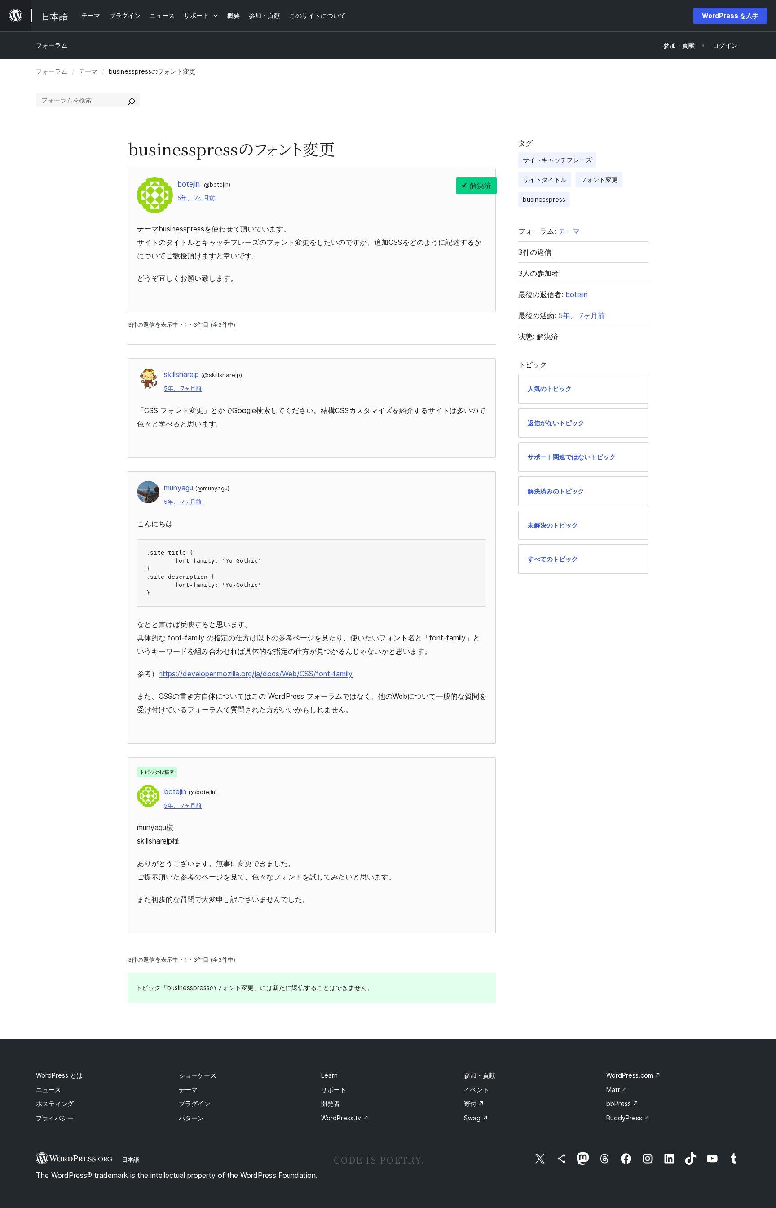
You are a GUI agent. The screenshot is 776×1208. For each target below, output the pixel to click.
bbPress (622, 1103)
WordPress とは (59, 1075)
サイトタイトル (545, 179)
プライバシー (55, 1118)
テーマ (88, 71)
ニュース (48, 1089)
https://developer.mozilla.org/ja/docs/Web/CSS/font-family (256, 673)
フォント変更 (599, 179)
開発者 (330, 1103)
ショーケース (197, 1075)
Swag (476, 1118)
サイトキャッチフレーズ (557, 160)
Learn (329, 1075)
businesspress (544, 199)
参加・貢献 (479, 1075)
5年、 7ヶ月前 (196, 198)
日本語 (130, 1159)
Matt (616, 1089)
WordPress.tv (345, 1118)
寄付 (474, 1103)
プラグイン (194, 1103)
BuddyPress (628, 1118)
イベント (476, 1089)
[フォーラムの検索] (131, 100)
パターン (191, 1118)
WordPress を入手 (730, 15)
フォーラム (51, 45)
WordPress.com (633, 1075)
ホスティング (55, 1103)
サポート (333, 1089)
